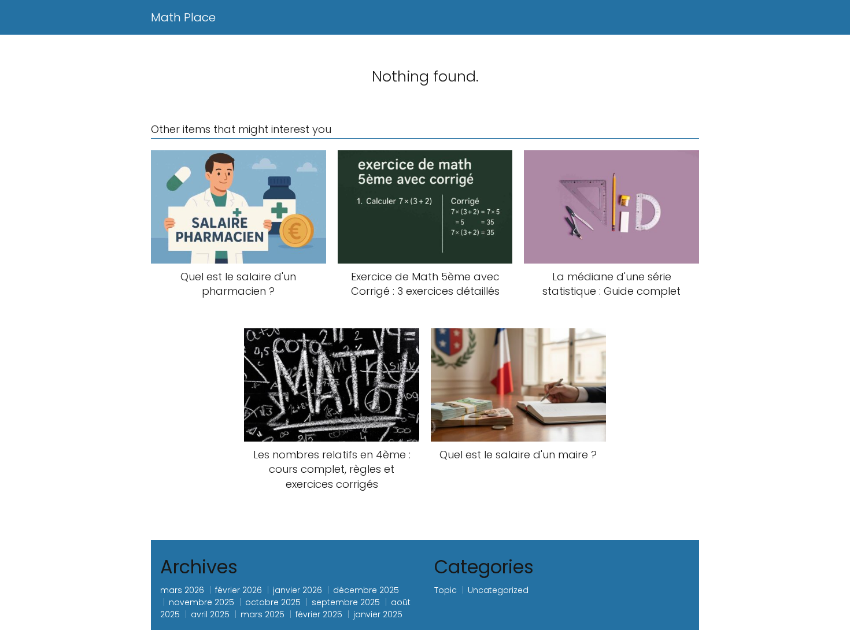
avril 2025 (210, 614)
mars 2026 (182, 590)
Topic (445, 590)
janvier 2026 (297, 590)
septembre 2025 (346, 602)
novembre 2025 (201, 602)
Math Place (183, 17)
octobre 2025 (273, 602)
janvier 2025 (377, 614)
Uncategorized (498, 590)
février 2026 (238, 590)
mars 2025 (262, 614)
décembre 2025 (366, 590)
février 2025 (318, 614)
